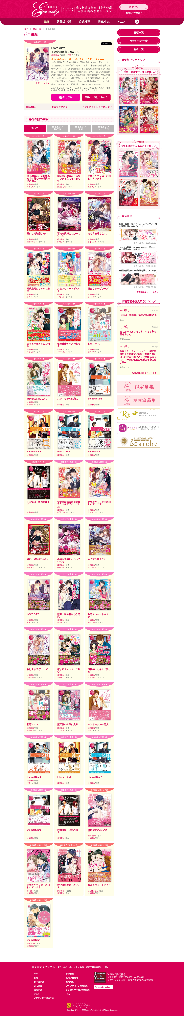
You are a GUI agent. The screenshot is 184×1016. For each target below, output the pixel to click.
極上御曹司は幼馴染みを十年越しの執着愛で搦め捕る (38, 178)
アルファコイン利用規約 (77, 986)
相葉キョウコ (32, 242)
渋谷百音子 (92, 836)
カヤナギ (30, 405)
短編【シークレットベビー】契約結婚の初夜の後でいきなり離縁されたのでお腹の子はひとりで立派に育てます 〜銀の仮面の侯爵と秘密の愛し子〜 (138, 357)
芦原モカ (30, 352)
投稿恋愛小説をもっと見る (144, 373)
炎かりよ (91, 187)
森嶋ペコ (91, 352)
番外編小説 (64, 21)
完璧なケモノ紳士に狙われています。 (99, 177)
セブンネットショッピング (96, 107)
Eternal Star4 (95, 398)
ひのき (29, 297)
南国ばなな (61, 187)
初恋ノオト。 (95, 343)
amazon (30, 107)
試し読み (67, 97)
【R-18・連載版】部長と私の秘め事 (138, 315)
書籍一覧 (37, 29)
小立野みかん (93, 891)
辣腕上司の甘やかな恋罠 (38, 289)
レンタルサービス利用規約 (78, 990)
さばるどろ (92, 242)
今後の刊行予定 (139, 40)
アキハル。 (61, 352)
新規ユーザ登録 (133, 13)
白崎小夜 (61, 242)
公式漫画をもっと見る (146, 292)
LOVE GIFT (33, 614)
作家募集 (70, 974)
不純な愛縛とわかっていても (68, 234)
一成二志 (61, 297)
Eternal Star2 (64, 451)
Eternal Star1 (34, 830)
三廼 (69, 55)
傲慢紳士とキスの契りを (68, 344)
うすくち (30, 187)
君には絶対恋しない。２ (99, 831)
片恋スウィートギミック (68, 289)
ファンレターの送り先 (44, 998)
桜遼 (90, 730)
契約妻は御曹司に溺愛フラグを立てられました (68, 178)
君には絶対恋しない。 (38, 233)
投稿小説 (104, 21)
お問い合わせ (72, 978)
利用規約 (70, 982)
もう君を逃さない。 (98, 233)
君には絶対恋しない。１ (68, 886)
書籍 (46, 21)
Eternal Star (94, 451)
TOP (26, 29)
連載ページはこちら (95, 97)
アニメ (121, 21)
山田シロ (91, 297)
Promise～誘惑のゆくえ (38, 503)
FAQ (68, 994)
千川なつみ (31, 944)
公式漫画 (84, 21)
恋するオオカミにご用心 (38, 344)
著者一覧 (139, 49)
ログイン (133, 7)
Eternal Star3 (34, 451)
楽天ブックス (58, 107)
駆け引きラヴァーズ (98, 288)
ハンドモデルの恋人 (67, 398)
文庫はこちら (42, 83)
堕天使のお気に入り (37, 398)
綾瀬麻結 (55, 55)
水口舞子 (30, 891)
